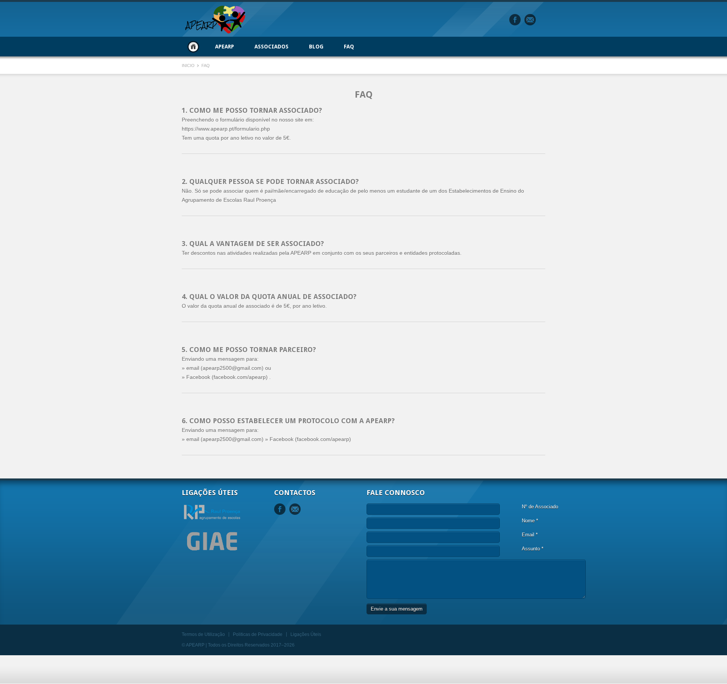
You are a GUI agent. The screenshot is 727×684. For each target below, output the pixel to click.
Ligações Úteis (305, 634)
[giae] (212, 554)
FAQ (349, 47)
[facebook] (515, 19)
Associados (271, 47)
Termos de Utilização (203, 634)
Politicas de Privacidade (257, 634)
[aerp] (212, 519)
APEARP (224, 47)
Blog (316, 47)
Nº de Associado (540, 506)
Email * (530, 535)
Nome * (530, 521)
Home (193, 46)
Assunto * (532, 549)
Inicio (189, 65)
